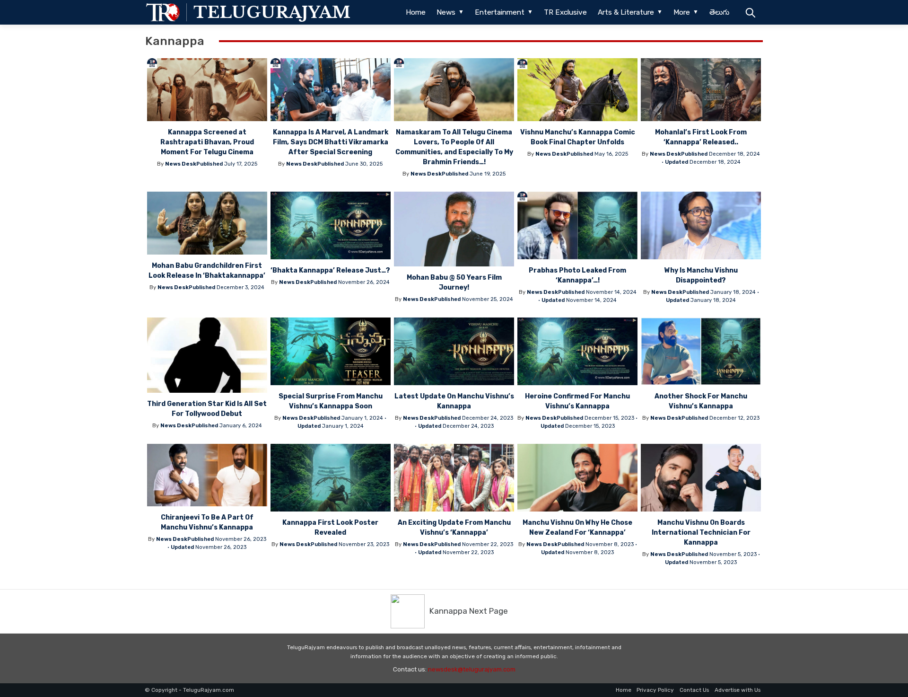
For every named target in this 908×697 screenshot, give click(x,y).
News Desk (180, 164)
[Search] (750, 12)
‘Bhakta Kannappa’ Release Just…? (330, 270)
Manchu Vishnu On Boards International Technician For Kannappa (701, 533)
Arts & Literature (626, 12)
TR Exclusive (565, 12)
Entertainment (499, 12)
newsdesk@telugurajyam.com (471, 669)
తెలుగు (719, 12)
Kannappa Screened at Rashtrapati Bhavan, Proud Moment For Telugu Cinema (207, 142)
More (681, 12)
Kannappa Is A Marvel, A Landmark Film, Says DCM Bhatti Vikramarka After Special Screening (330, 142)
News (446, 12)
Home (416, 12)
